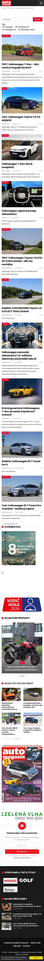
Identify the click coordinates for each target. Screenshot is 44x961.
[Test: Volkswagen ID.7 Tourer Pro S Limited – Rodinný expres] (22, 489)
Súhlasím (36, 958)
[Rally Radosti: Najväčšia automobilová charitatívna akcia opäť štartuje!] (11, 694)
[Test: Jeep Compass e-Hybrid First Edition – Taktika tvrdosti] (22, 647)
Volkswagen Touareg (27, 29)
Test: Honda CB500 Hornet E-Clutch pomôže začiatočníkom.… (26, 925)
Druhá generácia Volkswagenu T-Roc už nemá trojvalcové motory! (21, 411)
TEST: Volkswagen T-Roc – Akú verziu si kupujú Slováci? (20, 66)
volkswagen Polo (10, 29)
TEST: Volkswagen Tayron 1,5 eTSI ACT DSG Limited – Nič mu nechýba (22, 261)
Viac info (25, 959)
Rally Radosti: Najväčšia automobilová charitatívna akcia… (27, 905)
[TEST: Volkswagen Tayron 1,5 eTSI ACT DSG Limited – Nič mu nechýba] (22, 241)
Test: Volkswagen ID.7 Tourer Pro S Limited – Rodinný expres (21, 507)
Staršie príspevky (11, 524)
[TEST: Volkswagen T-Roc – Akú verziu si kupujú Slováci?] (22, 48)
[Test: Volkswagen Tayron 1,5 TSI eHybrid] (22, 100)
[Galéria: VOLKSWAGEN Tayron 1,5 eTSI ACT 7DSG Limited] (22, 291)
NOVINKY (5, 135)
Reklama (17, 946)
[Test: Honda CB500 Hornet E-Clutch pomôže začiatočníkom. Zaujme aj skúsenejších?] (11, 719)
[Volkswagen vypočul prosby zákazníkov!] (22, 194)
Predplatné (35, 943)
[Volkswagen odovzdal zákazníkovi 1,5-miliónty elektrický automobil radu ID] (22, 336)
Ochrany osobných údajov (22, 858)
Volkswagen (9, 27)
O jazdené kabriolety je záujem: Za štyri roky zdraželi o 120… (27, 915)
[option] (22, 649)
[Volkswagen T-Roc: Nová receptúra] (22, 147)
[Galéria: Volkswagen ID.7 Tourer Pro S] (22, 445)
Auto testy (6, 36)
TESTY (4, 88)
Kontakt (26, 946)
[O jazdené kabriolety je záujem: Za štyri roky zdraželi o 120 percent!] (32, 694)
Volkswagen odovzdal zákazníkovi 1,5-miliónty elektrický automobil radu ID (19, 355)
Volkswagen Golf (23, 27)
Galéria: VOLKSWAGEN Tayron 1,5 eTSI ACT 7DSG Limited (22, 309)
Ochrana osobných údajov (16, 943)
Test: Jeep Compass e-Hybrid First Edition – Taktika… (22, 668)
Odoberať (23, 852)
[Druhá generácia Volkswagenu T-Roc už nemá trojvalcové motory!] (22, 391)
